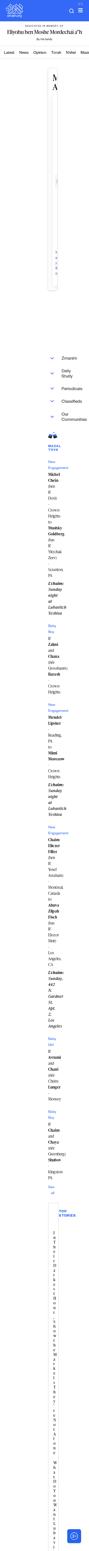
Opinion (39, 53)
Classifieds (55, 401)
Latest (9, 53)
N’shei (71, 53)
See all (51, 1191)
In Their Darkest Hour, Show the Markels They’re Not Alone (55, 1342)
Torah (56, 53)
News (23, 53)
